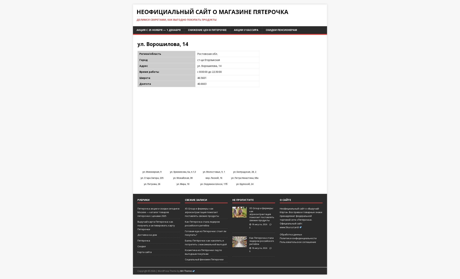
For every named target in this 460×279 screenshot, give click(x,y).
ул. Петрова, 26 (152, 184)
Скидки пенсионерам (281, 30)
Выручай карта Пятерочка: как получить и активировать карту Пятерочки (156, 225)
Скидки (141, 246)
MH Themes (186, 271)
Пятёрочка (143, 240)
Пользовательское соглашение (298, 242)
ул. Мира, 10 (183, 184)
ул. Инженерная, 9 (152, 171)
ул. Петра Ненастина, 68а (244, 177)
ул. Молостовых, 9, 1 (214, 171)
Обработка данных (291, 234)
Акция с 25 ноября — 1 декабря (159, 30)
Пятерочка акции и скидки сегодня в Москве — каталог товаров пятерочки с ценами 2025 (158, 212)
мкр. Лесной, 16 (214, 177)
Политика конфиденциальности (298, 238)
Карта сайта (144, 252)
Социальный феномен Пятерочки (204, 259)
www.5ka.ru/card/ (289, 227)
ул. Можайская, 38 (183, 177)
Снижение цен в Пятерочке (207, 30)
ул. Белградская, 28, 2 (244, 171)
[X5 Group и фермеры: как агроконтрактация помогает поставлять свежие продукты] (239, 215)
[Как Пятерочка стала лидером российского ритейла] (239, 245)
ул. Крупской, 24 (244, 184)
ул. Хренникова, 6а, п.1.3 (183, 171)
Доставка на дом (147, 234)
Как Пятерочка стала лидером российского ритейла (261, 241)
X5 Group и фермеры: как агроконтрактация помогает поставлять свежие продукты (202, 212)
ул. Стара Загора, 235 (152, 177)
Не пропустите (243, 200)
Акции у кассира (246, 30)
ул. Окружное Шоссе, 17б (213, 184)
